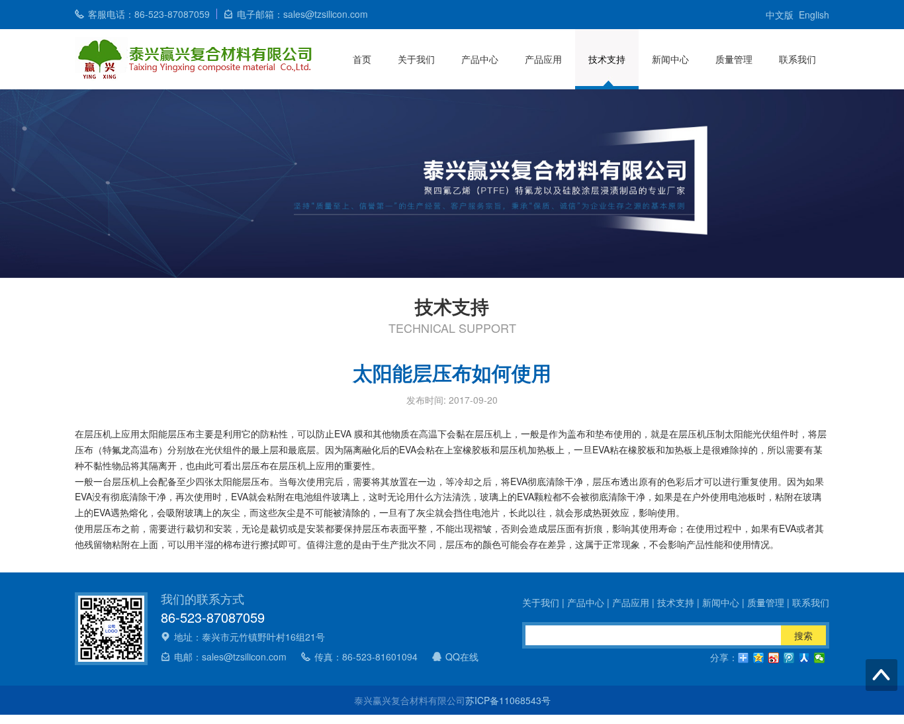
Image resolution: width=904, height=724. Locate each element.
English (814, 14)
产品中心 (479, 59)
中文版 (779, 14)
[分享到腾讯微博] (789, 658)
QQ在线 (461, 656)
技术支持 (606, 59)
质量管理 (733, 59)
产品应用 (543, 59)
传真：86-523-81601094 (366, 656)
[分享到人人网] (804, 658)
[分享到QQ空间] (758, 658)
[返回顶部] (881, 675)
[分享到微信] (819, 658)
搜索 (803, 635)
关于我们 (416, 59)
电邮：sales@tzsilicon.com (230, 656)
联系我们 (797, 59)
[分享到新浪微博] (774, 658)
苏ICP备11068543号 (508, 700)
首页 (362, 59)
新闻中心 (670, 59)
